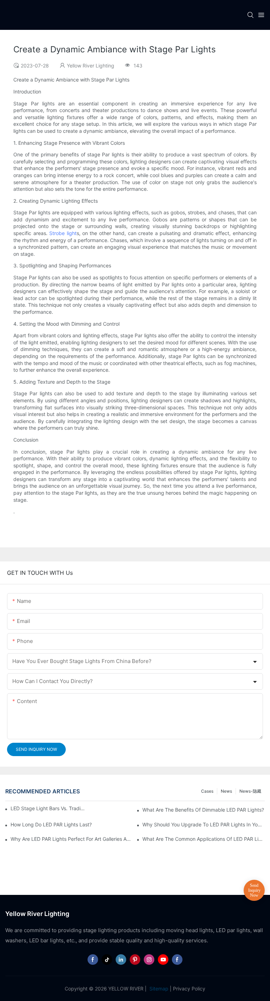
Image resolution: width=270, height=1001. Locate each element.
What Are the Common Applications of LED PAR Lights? (203, 839)
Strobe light (62, 233)
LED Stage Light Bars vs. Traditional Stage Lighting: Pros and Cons (48, 808)
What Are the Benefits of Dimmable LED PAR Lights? (203, 810)
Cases (207, 791)
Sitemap (158, 989)
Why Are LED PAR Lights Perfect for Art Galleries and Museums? (72, 839)
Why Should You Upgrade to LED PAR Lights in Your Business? (203, 824)
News (226, 791)
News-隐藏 (250, 791)
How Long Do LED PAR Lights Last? (51, 824)
